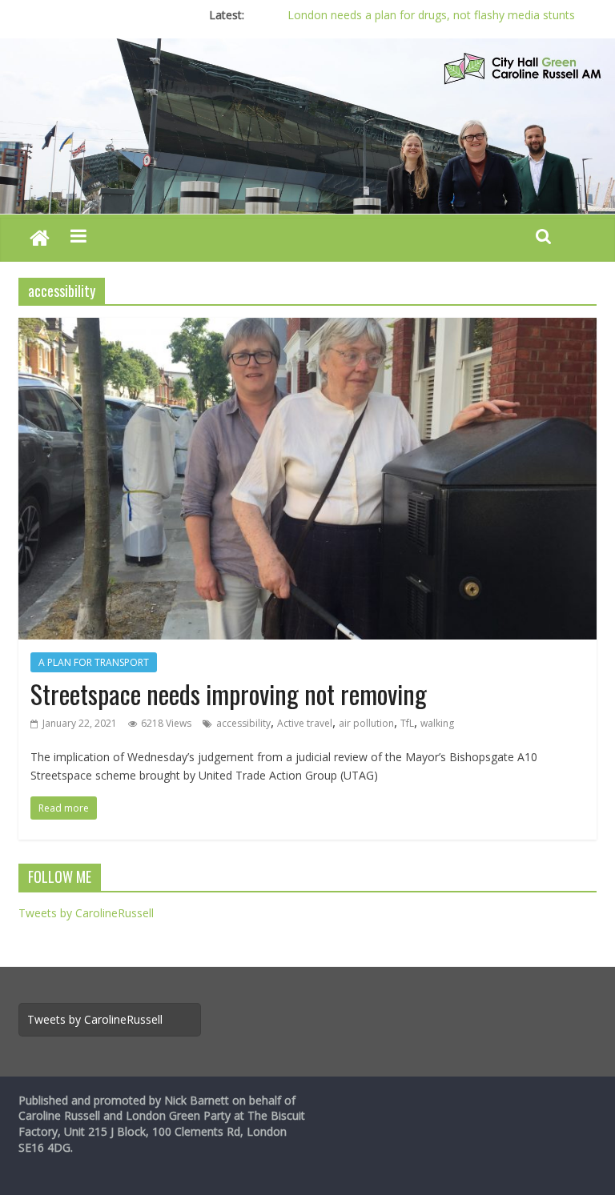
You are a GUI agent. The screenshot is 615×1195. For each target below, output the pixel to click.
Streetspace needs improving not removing (228, 693)
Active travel (304, 723)
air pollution (366, 723)
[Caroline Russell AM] (40, 239)
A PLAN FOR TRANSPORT (93, 662)
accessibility (243, 723)
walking (437, 723)
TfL (407, 723)
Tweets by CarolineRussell (86, 912)
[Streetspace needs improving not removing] (307, 327)
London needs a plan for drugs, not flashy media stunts (431, 14)
